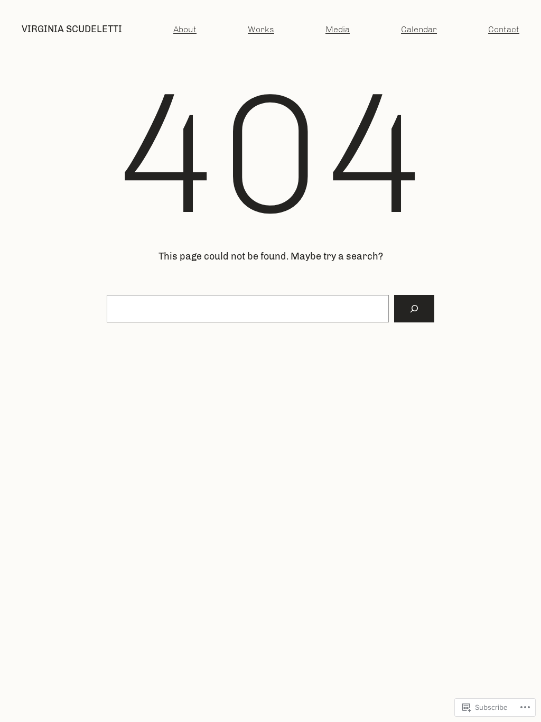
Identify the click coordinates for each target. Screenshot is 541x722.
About (185, 29)
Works (261, 29)
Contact (503, 29)
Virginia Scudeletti (72, 29)
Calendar (419, 29)
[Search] (414, 308)
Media (337, 29)
